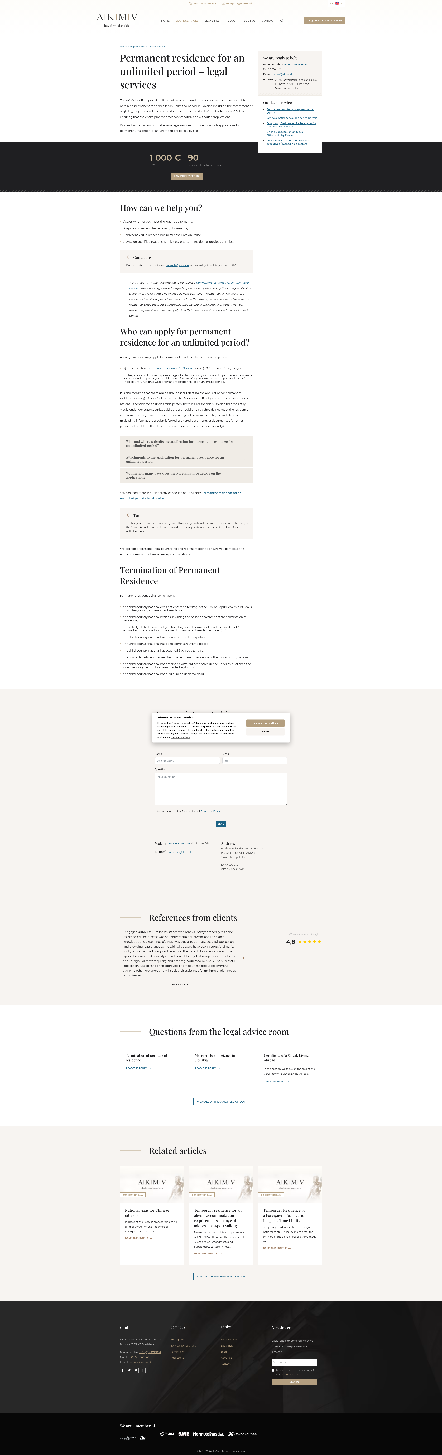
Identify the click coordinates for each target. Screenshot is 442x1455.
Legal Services (137, 46)
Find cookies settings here (189, 733)
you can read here (180, 737)
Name (158, 754)
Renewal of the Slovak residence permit (292, 118)
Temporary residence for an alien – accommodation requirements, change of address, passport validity (218, 1217)
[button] (336, 3)
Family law (177, 1351)
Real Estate (177, 1357)
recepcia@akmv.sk (239, 3)
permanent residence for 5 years (170, 368)
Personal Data (210, 811)
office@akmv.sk (283, 74)
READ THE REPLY (136, 1068)
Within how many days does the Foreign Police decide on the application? (173, 475)
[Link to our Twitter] (129, 1370)
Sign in (294, 1381)
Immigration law (156, 46)
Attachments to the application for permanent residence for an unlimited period (175, 459)
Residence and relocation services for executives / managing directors (290, 142)
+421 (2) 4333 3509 (295, 64)
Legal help (213, 20)
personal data (289, 1374)
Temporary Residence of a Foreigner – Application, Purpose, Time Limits (285, 1215)
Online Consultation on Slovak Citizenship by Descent (285, 133)
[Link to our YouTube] (136, 1370)
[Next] (243, 957)
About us (249, 20)
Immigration (178, 1339)
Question (160, 769)
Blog (231, 20)
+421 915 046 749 (205, 3)
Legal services (187, 20)
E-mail (226, 754)
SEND (221, 823)
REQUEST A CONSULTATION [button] (324, 20)
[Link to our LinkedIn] (143, 1370)
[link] (281, 20)
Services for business (183, 1345)
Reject (265, 732)
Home (165, 20)
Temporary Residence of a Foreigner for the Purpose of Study (291, 125)
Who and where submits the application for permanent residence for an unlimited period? (179, 443)
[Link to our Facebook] (122, 1370)
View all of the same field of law (221, 1101)
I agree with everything (265, 723)
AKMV (117, 20)
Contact (268, 20)
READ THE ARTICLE (136, 1238)
